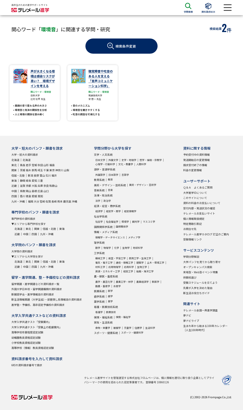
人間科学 (141, 164)
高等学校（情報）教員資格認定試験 (32, 348)
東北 (14, 165)
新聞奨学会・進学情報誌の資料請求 (32, 294)
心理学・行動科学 (105, 164)
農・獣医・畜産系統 (106, 276)
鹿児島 (67, 201)
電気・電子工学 (104, 262)
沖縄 (74, 201)
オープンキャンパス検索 (197, 267)
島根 (34, 191)
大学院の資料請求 (22, 251)
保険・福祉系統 (103, 317)
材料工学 (100, 267)
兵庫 (40, 186)
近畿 (14, 186)
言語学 (125, 175)
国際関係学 (122, 226)
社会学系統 (100, 216)
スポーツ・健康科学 (132, 332)
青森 (22, 165)
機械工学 (100, 258)
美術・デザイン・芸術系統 (110, 185)
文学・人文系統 (103, 154)
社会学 (99, 221)
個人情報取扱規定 (193, 219)
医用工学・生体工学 (140, 258)
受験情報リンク (192, 239)
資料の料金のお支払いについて (201, 203)
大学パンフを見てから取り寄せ (202, 262)
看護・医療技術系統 (106, 307)
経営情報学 (130, 211)
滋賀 (22, 186)
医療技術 (111, 312)
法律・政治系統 (103, 195)
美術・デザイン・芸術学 (142, 185)
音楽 (110, 190)
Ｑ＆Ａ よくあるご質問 (197, 187)
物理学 (107, 248)
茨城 (22, 170)
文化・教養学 (125, 164)
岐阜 (28, 180)
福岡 (30, 201)
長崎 (54, 201)
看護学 (99, 312)
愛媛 (34, 196)
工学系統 (99, 253)
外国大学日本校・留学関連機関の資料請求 (36, 289)
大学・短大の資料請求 (24, 154)
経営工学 (128, 271)
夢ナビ (187, 315)
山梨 (66, 170)
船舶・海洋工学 (145, 271)
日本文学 (100, 160)
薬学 (110, 301)
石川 (48, 175)
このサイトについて (195, 198)
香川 (22, 196)
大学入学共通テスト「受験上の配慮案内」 (36, 327)
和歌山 (53, 186)
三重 (40, 180)
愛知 (34, 180)
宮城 (34, 165)
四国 (14, 196)
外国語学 (100, 175)
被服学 (117, 328)
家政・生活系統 (103, 322)
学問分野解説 (191, 256)
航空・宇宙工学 (117, 258)
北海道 (15, 160)
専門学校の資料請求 (23, 219)
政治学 (107, 201)
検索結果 (216, 28)
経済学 (99, 211)
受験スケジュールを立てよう (200, 282)
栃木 (28, 170)
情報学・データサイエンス (110, 237)
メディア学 (134, 237)
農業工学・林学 (124, 282)
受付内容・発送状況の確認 (199, 208)
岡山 (28, 191)
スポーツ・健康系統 (106, 333)
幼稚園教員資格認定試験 (26, 337)
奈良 (46, 186)
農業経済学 (142, 282)
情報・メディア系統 (106, 232)
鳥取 (22, 191)
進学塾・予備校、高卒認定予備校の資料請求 (38, 305)
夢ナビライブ (191, 321)
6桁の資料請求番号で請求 (26, 365)
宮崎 (42, 201)
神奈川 (59, 170)
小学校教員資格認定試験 (26, 343)
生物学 (126, 248)
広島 (40, 191)
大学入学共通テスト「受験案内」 (31, 322)
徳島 (28, 196)
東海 (14, 180)
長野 (36, 175)
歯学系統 (99, 296)
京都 (28, 186)
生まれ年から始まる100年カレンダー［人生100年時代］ (205, 328)
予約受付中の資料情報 (196, 154)
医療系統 (99, 291)
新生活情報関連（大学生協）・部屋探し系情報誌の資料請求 (46, 299)
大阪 (34, 186)
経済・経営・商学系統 (107, 206)
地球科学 (138, 248)
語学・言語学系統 (104, 169)
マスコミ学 (149, 221)
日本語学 (113, 175)
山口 (46, 191)
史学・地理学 (129, 160)
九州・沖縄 (18, 201)
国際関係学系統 (103, 227)
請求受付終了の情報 (195, 165)
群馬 (34, 170)
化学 (116, 248)
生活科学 (150, 328)
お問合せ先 (189, 229)
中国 (14, 191)
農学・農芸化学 (104, 282)
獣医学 (155, 282)
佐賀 (48, 201)
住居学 (138, 328)
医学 (110, 291)
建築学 (140, 262)
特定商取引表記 (192, 224)
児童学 (127, 328)
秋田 (40, 165)
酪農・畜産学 (102, 286)
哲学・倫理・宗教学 (151, 160)
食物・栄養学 (102, 328)
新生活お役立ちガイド (196, 293)
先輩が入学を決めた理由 (197, 288)
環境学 (125, 221)
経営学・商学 (113, 211)
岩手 (28, 165)
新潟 (30, 175)
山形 (46, 165)
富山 (42, 175)
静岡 (22, 180)
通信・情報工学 (124, 262)
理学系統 (99, 242)
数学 (97, 248)
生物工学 (142, 267)
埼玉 (40, 170)
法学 (97, 201)
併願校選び (189, 277)
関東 (14, 170)
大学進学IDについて (195, 193)
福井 (54, 175)
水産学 (117, 286)
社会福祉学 (112, 221)
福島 (52, 165)
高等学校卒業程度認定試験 (27, 332)
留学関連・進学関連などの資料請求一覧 (35, 284)
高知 (40, 196)
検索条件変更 (125, 46)
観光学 (136, 221)
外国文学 (113, 160)
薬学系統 (99, 301)
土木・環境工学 (155, 262)
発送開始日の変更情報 (196, 160)
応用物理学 (114, 267)
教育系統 (99, 180)
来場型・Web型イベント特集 (200, 272)
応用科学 (129, 267)
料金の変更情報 (192, 170)
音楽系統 (99, 190)
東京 (52, 170)
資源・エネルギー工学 (107, 271)
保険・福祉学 (123, 317)
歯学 (110, 296)
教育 (110, 179)
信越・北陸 (18, 175)
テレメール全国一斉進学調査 (200, 310)
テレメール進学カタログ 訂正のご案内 (206, 234)
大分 (36, 201)
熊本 (60, 201)
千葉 (46, 170)
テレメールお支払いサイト (199, 213)
